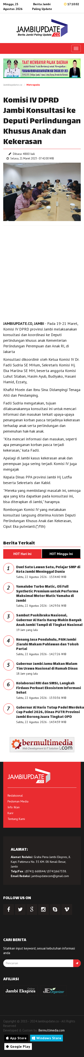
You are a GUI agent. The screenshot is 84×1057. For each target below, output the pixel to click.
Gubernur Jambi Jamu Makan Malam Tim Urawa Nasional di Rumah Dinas (47, 666)
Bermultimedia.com (52, 1030)
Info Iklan (14, 807)
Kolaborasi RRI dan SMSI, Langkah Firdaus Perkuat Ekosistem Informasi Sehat (48, 688)
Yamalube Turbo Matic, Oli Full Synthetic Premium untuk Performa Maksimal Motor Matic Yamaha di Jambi (47, 594)
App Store (18, 1038)
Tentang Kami (16, 819)
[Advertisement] (42, 272)
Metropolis (33, 84)
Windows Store (48, 1038)
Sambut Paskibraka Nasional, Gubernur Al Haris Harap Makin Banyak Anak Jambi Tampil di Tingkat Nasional (49, 620)
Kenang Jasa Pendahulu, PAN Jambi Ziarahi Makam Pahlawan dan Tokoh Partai (47, 644)
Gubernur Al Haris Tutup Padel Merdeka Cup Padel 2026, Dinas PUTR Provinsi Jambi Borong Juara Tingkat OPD (50, 712)
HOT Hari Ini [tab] (22, 554)
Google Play (20, 1046)
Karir (11, 813)
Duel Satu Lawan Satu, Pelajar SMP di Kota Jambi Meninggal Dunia (48, 569)
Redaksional (15, 795)
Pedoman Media (18, 801)
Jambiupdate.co (12, 84)
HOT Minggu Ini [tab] (61, 554)
